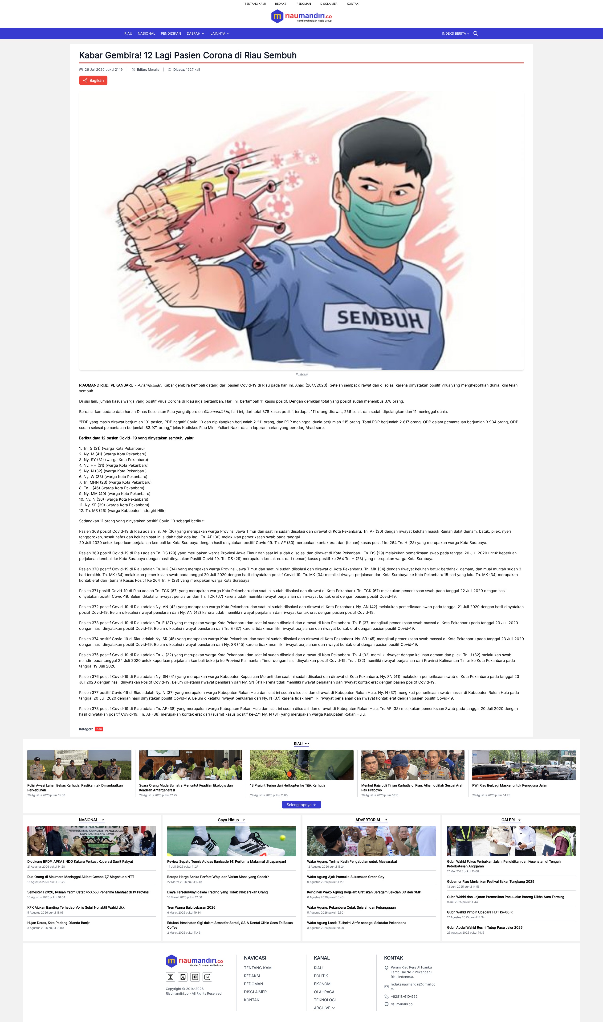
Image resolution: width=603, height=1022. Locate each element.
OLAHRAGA (324, 991)
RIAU (128, 33)
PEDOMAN (304, 2)
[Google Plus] (207, 977)
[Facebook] (195, 977)
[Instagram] (170, 977)
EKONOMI (322, 983)
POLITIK (321, 975)
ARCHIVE (322, 1008)
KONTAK (353, 2)
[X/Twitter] (182, 977)
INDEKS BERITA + (455, 33)
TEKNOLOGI (325, 999)
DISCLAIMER (329, 2)
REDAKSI (281, 2)
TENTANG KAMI (255, 2)
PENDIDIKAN (171, 33)
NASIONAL (146, 33)
